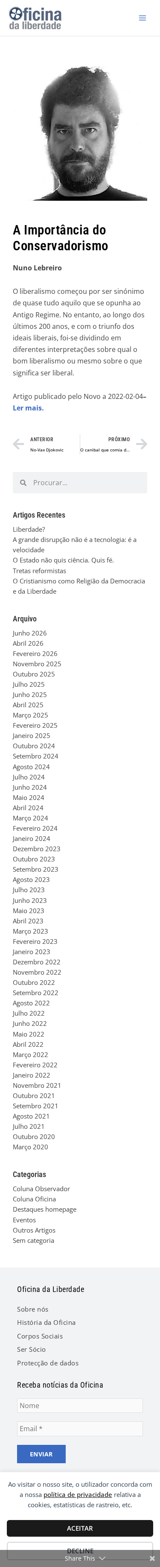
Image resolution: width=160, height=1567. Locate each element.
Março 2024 (30, 818)
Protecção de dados (48, 1363)
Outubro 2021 (34, 1095)
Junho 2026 (30, 633)
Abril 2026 (28, 643)
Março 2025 (30, 715)
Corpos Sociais (40, 1336)
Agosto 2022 (31, 1003)
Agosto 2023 (31, 879)
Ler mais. (28, 408)
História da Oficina (46, 1322)
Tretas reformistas (39, 570)
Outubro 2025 (34, 674)
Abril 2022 (28, 1044)
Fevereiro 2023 (35, 941)
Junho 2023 (30, 900)
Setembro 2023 (35, 869)
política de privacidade (78, 1494)
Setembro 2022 (35, 992)
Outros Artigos (34, 1230)
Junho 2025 (30, 694)
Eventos (24, 1220)
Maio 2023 (28, 910)
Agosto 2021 (31, 1116)
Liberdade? (29, 529)
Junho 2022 (30, 1023)
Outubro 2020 (34, 1136)
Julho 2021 (29, 1126)
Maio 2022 (28, 1034)
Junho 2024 (30, 787)
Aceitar (80, 1528)
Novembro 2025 (37, 663)
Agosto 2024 (31, 766)
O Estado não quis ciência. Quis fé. (63, 560)
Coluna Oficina (34, 1199)
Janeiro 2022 (31, 1075)
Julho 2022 (29, 1013)
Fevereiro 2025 (35, 725)
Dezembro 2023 (37, 848)
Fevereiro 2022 (35, 1064)
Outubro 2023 (34, 859)
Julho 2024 (29, 777)
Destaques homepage (44, 1209)
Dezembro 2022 (37, 962)
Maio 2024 (28, 797)
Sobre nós (33, 1309)
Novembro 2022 (37, 972)
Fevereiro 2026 (35, 653)
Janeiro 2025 (31, 735)
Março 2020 (30, 1146)
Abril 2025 (28, 704)
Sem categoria (33, 1240)
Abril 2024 (28, 807)
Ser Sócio (31, 1349)
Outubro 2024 (34, 745)
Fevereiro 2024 (35, 828)
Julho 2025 (29, 684)
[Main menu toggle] (142, 18)
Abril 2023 (28, 921)
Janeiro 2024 (31, 838)
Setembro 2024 (35, 756)
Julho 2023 (29, 889)
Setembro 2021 (35, 1105)
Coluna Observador (41, 1188)
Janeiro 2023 (31, 951)
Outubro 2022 (34, 982)
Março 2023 (30, 931)
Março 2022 (30, 1054)
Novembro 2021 (37, 1085)
